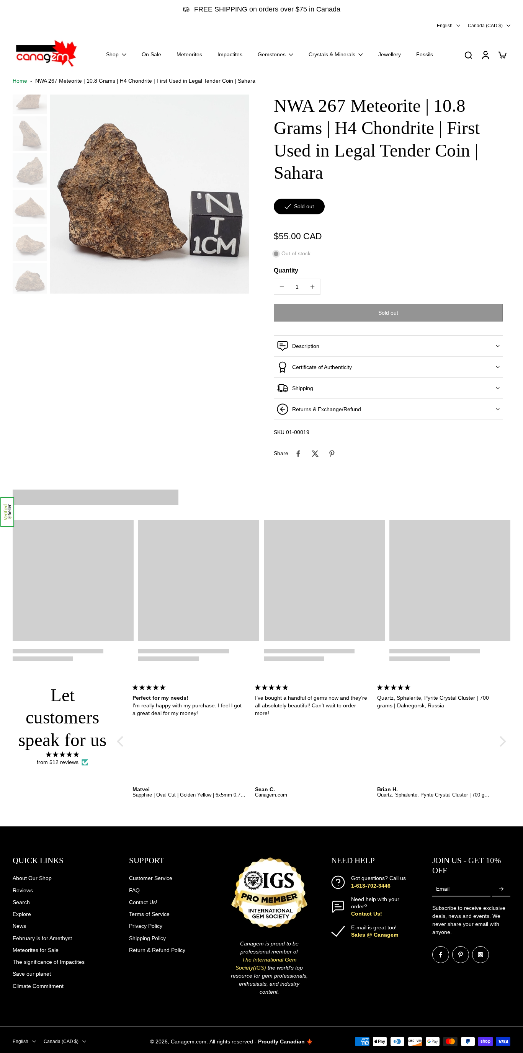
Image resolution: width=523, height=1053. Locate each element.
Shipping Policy (147, 938)
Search (21, 902)
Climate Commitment (38, 986)
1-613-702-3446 (371, 885)
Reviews (23, 890)
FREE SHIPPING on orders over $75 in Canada (267, 9)
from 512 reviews (57, 762)
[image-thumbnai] (30, 97)
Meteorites (189, 54)
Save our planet (32, 974)
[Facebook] (440, 954)
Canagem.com (188, 1041)
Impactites (229, 54)
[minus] (281, 286)
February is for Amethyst (42, 938)
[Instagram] (480, 954)
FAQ (134, 890)
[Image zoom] (149, 194)
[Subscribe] (501, 889)
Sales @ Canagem (374, 935)
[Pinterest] (460, 954)
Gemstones (272, 54)
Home (20, 81)
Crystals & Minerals (332, 54)
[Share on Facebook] (298, 453)
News (19, 926)
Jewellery (389, 54)
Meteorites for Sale (36, 950)
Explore (22, 914)
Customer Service (150, 878)
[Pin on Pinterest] (332, 453)
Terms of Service (149, 914)
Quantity (286, 270)
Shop (112, 54)
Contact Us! (143, 902)
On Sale (151, 54)
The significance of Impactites (49, 962)
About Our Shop (32, 878)
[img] (62, 754)
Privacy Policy (145, 926)
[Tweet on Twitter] (315, 453)
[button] (7, 512)
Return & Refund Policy (157, 950)
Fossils (424, 54)
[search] (468, 54)
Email (442, 889)
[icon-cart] (502, 55)
